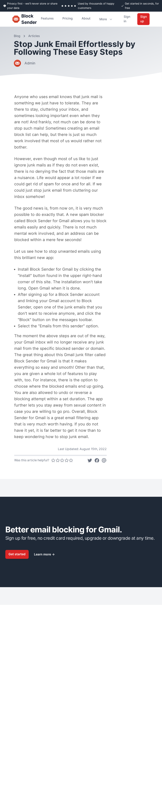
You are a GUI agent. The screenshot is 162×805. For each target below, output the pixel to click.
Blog (17, 36)
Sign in (127, 19)
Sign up (143, 19)
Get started (16, 554)
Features (47, 18)
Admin (29, 63)
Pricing (67, 18)
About (86, 18)
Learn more (44, 554)
